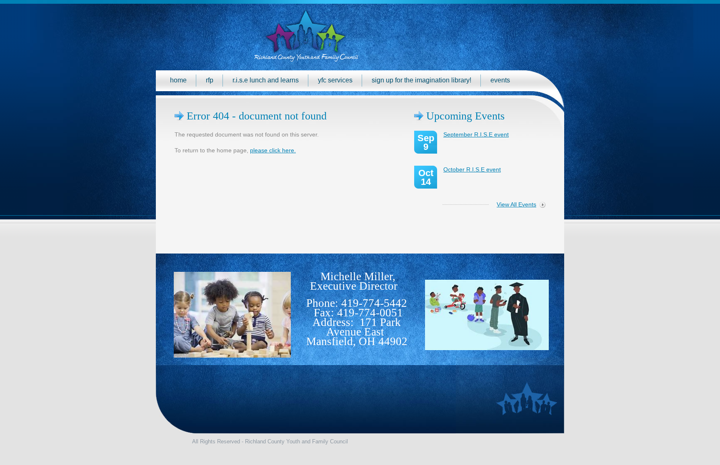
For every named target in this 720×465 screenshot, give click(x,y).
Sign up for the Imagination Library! (421, 80)
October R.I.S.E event (472, 169)
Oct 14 (425, 177)
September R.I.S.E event (476, 134)
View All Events (516, 204)
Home (178, 80)
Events (500, 80)
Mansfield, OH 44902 (357, 341)
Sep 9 (426, 142)
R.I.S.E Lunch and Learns (265, 80)
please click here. (273, 150)
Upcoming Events (465, 116)
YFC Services (335, 80)
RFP (209, 80)
